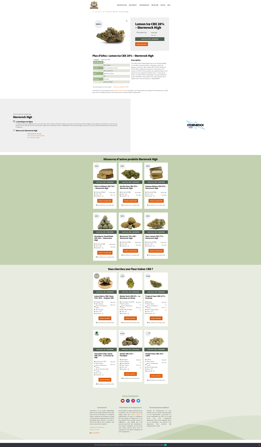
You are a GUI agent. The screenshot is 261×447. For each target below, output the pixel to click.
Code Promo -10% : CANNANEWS (105, 292)
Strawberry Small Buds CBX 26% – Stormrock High (103, 238)
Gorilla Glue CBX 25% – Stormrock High (129, 187)
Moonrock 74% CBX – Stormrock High (128, 237)
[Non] (259, 445)
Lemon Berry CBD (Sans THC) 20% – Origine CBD (104, 297)
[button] (127, 21)
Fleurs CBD (101, 11)
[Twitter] (138, 401)
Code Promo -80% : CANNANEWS (149, 39)
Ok (165, 444)
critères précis (135, 414)
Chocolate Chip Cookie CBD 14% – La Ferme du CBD (103, 355)
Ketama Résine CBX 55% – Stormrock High (156, 187)
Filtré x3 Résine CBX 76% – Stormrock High (104, 187)
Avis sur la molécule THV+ (121, 87)
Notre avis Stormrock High (26, 130)
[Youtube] (123, 401)
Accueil (94, 11)
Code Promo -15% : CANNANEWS (130, 292)
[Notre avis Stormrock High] (14, 130)
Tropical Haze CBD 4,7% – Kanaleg (155, 297)
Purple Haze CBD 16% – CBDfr (154, 354)
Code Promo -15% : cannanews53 (130, 349)
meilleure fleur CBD (120, 90)
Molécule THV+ (106, 59)
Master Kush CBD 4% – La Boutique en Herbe (130, 297)
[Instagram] (133, 401)
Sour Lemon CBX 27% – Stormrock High (154, 237)
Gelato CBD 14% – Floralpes (127, 354)
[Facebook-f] (128, 401)
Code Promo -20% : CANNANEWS (156, 349)
